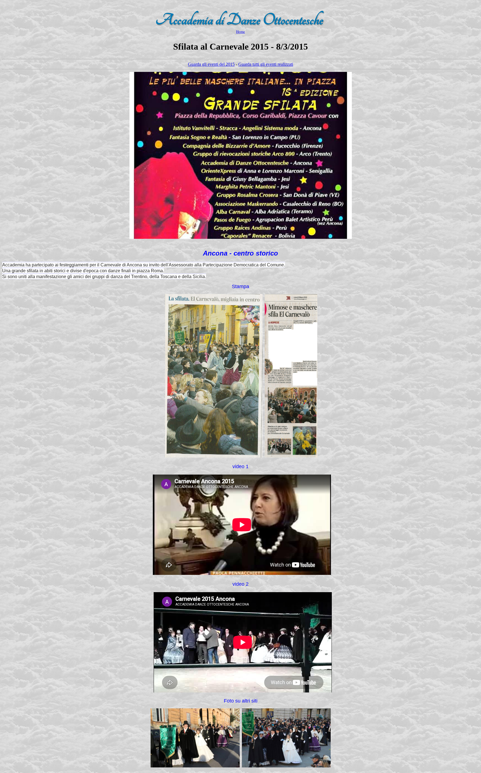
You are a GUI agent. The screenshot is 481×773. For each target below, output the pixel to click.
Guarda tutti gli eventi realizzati (265, 64)
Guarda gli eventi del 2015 (211, 64)
